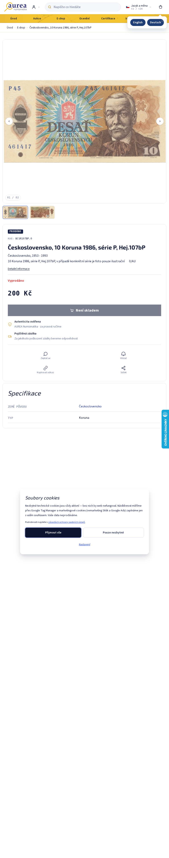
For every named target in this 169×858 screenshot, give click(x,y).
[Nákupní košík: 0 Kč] (160, 7)
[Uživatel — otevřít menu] (36, 7)
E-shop (21, 28)
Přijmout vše (53, 533)
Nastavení (84, 545)
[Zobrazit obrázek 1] (15, 212)
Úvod (10, 28)
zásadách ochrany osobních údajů (66, 522)
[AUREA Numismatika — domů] (15, 7)
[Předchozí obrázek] (9, 121)
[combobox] (85, 7)
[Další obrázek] (160, 121)
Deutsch (155, 22)
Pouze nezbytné (113, 533)
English (138, 22)
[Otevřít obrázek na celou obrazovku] (84, 121)
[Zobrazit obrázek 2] (42, 212)
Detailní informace (19, 269)
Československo (90, 406)
